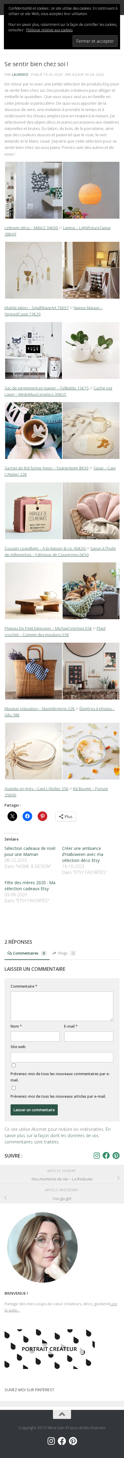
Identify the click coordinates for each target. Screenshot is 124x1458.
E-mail (71, 1026)
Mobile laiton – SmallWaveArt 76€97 (37, 307)
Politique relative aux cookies (49, 29)
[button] (33, 190)
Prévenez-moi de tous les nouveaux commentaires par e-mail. (60, 1077)
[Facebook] (106, 1155)
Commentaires (29, 953)
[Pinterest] (115, 1155)
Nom (16, 1026)
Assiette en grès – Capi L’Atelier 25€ (36, 788)
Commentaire (24, 986)
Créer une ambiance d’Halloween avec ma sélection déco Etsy (82, 854)
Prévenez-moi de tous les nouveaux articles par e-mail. (58, 1096)
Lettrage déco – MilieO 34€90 (31, 227)
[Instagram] (96, 1155)
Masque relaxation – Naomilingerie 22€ (40, 708)
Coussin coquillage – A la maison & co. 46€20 (45, 548)
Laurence (20, 74)
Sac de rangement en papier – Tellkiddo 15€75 (47, 388)
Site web (18, 1046)
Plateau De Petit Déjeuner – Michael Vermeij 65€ (48, 628)
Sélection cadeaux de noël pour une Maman (30, 851)
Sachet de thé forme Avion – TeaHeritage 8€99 (46, 468)
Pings (66, 953)
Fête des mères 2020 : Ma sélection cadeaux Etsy (30, 885)
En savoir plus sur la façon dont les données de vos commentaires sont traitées (57, 1135)
